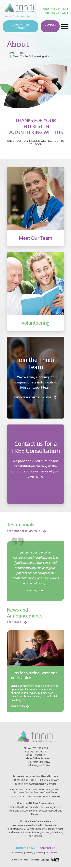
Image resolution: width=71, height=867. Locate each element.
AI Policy (29, 852)
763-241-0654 (54, 9)
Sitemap (39, 852)
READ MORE (14, 622)
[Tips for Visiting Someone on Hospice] (35, 648)
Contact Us (35, 755)
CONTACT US (47, 848)
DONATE (50, 25)
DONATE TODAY (25, 848)
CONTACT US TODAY (20, 26)
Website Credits (52, 852)
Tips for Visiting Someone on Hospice (34, 675)
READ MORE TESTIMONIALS (23, 531)
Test (22, 52)
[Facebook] (35, 859)
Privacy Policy (17, 852)
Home (11, 52)
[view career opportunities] (35, 378)
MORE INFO (18, 706)
